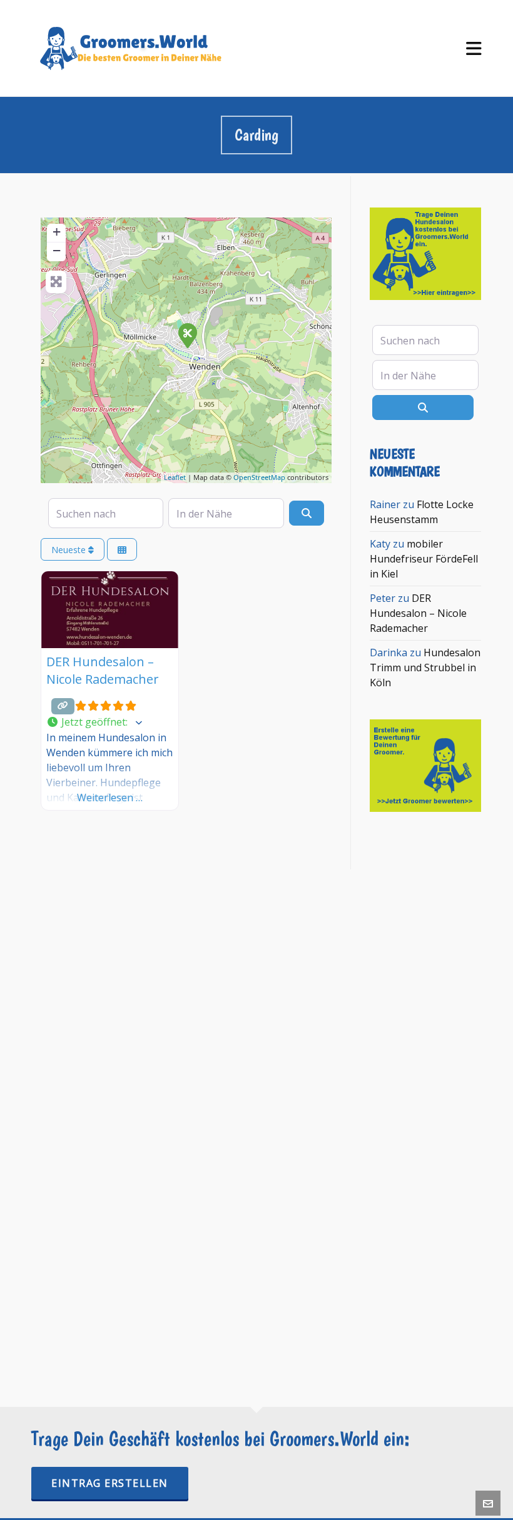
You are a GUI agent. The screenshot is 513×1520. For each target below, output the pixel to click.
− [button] (57, 250)
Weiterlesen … (110, 797)
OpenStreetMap (259, 477)
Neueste (69, 550)
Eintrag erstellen (109, 1483)
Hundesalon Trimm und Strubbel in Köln (425, 667)
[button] (109, 722)
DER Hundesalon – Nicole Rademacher (102, 670)
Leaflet (175, 477)
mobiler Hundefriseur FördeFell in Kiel (424, 559)
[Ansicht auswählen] (122, 549)
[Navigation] (474, 48)
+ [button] (57, 231)
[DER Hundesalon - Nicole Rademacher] (187, 335)
